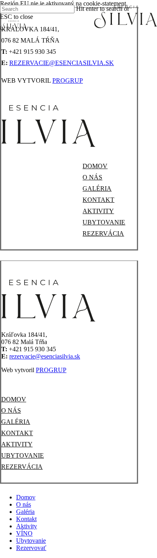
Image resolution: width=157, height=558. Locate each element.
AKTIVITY (98, 211)
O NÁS (92, 177)
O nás (23, 504)
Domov (25, 497)
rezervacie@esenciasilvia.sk (61, 62)
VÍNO (24, 533)
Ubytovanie (31, 540)
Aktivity (26, 526)
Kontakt (26, 518)
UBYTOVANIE (104, 222)
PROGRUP (67, 80)
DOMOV (95, 166)
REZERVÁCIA (103, 233)
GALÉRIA (97, 188)
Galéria (25, 511)
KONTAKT (98, 199)
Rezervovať (31, 547)
